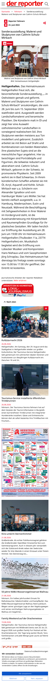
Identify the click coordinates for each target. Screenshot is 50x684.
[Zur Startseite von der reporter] (24, 4)
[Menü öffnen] (3, 4)
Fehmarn (18, 11)
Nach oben (11, 302)
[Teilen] (44, 23)
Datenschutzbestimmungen (36, 651)
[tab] (7, 43)
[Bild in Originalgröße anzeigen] (25, 61)
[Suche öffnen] (46, 4)
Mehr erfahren (20, 280)
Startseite (6, 11)
